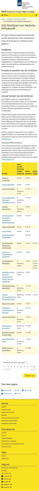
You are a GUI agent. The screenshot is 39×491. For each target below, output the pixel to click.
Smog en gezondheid (8, 317)
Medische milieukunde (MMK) (16, 19)
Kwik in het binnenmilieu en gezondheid (7, 254)
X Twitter (11, 473)
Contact (3, 407)
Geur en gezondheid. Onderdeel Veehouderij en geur (8, 200)
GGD (6, 35)
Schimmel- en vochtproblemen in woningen (8, 310)
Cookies (3, 433)
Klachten (4, 415)
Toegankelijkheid (6, 438)
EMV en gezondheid (8, 185)
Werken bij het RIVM (7, 412)
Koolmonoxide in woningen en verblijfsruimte (7, 245)
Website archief (6, 447)
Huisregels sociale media (9, 423)
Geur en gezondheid (8, 189)
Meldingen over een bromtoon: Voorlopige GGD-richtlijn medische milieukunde (8, 276)
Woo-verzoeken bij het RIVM (10, 418)
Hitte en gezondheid (8, 227)
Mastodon (11, 487)
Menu (6, 15)
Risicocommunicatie (8, 304)
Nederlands (5, 458)
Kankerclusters (6, 231)
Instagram (11, 484)
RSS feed (4, 470)
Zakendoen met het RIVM (9, 421)
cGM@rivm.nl (6, 139)
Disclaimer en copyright (8, 441)
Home (3, 19)
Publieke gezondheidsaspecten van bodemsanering (9, 297)
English (3, 456)
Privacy (3, 435)
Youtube (11, 482)
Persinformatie (6, 409)
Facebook (11, 476)
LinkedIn (11, 479)
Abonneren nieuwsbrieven (9, 468)
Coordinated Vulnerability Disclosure (12, 444)
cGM (6, 90)
